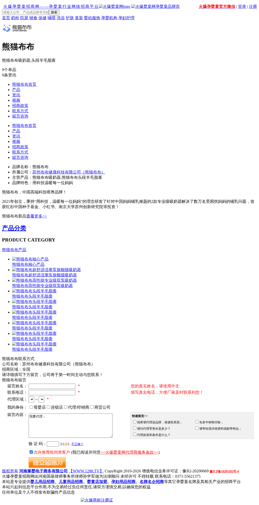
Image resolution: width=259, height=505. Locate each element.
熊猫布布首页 (24, 84)
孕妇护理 (126, 18)
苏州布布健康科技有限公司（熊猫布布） (68, 172)
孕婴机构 (109, 18)
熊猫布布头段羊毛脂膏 (32, 296)
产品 (16, 89)
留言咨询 (20, 116)
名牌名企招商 (152, 481)
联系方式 (20, 111)
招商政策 (20, 105)
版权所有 (10, 471)
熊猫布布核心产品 (28, 264)
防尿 (24, 18)
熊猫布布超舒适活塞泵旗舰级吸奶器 (44, 275)
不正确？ (77, 444)
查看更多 (36, 216)
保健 (42, 18)
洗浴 (61, 18)
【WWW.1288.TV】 (86, 471)
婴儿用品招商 (42, 481)
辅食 (33, 18)
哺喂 (52, 18)
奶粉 (15, 18)
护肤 (70, 18)
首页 (6, 18)
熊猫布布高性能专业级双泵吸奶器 (42, 285)
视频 (16, 100)
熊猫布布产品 (14, 250)
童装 (79, 18)
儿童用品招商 (71, 481)
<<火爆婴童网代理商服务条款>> (129, 452)
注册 (253, 6)
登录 (242, 6)
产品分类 (14, 228)
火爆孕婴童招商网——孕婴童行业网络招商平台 (51, 6)
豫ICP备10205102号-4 (224, 471)
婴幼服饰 (92, 18)
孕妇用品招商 (123, 481)
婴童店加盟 (97, 481)
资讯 (16, 95)
